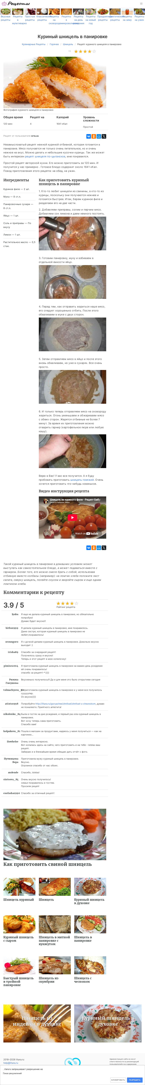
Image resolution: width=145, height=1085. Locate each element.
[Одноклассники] (93, 136)
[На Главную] (16, 3)
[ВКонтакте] (88, 136)
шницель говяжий (82, 479)
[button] (141, 3)
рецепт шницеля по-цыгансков (45, 156)
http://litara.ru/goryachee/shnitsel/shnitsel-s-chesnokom (65, 703)
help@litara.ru (10, 1062)
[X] (104, 136)
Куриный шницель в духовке (89, 901)
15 (69, 51)
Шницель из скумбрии (48, 979)
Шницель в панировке (83, 938)
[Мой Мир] (99, 136)
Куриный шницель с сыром (18, 938)
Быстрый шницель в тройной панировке (18, 981)
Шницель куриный (18, 899)
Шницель (46, 899)
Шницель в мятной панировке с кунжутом (54, 940)
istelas (35, 136)
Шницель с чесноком (83, 979)
